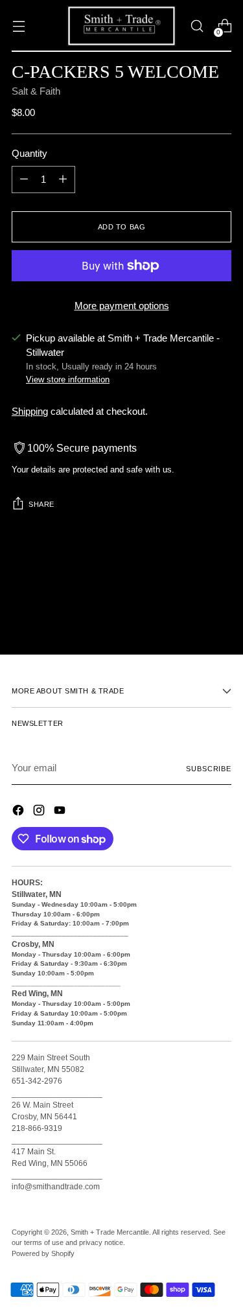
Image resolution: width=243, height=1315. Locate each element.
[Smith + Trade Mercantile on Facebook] (19, 812)
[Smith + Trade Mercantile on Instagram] (40, 812)
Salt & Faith (36, 91)
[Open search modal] (196, 26)
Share (41, 504)
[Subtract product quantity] (24, 179)
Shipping (30, 411)
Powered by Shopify (43, 1253)
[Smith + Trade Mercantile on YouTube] (61, 812)
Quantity (29, 153)
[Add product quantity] (63, 179)
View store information (68, 379)
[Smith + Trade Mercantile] (122, 26)
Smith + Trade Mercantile (110, 1232)
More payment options (122, 306)
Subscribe (208, 769)
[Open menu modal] (18, 26)
